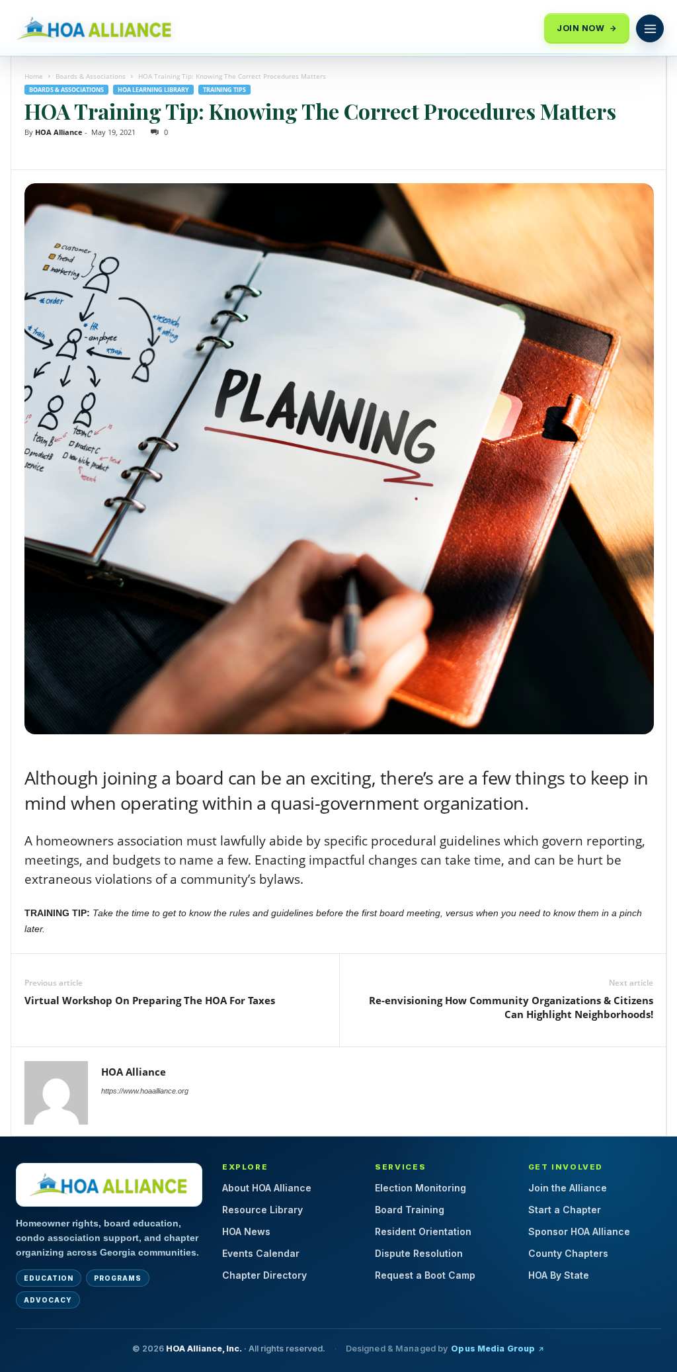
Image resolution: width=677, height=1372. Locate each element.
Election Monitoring (420, 1187)
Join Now (580, 28)
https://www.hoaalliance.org (144, 1091)
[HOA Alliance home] (109, 1185)
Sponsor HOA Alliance (579, 1231)
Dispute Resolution (419, 1253)
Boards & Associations (91, 76)
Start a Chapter (564, 1209)
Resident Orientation (423, 1231)
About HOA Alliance (266, 1187)
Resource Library (262, 1209)
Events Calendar (260, 1253)
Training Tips (224, 89)
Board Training (409, 1209)
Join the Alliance (567, 1187)
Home (33, 76)
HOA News (246, 1231)
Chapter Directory (264, 1275)
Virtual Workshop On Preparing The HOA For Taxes (149, 1000)
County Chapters (568, 1253)
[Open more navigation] (650, 28)
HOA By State (558, 1275)
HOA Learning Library (153, 89)
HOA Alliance (59, 132)
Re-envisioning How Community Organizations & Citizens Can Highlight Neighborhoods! (511, 1007)
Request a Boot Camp (425, 1275)
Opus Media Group (493, 1348)
